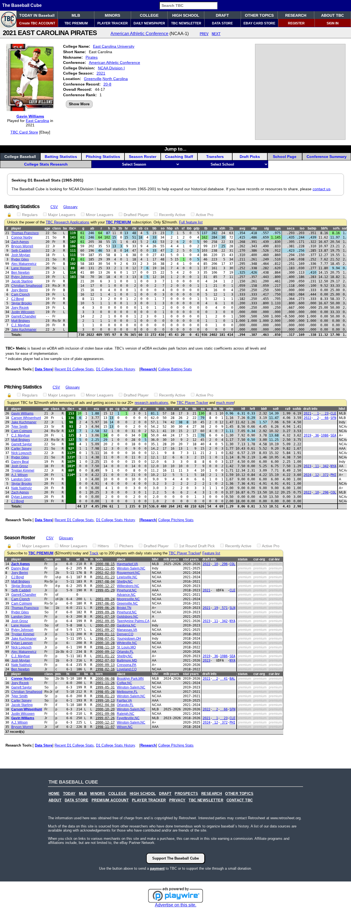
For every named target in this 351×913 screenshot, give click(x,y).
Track (93, 553)
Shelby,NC (125, 581)
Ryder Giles (20, 259)
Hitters (103, 546)
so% (336, 228)
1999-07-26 (105, 718)
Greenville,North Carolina (106, 78)
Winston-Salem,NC (131, 568)
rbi (134, 228)
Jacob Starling (22, 281)
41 (224, 679)
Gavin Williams (30, 116)
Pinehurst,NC (127, 590)
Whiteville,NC (127, 643)
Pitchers (126, 546)
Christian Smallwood (26, 286)
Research (148, 369)
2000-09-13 (105, 665)
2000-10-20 (105, 709)
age (47, 228)
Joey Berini (19, 290)
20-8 (107, 84)
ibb (189, 228)
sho (124, 409)
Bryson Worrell (22, 246)
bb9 (264, 409)
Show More (79, 104)
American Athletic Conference (139, 33)
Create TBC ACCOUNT (37, 23)
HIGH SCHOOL (185, 15)
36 (316, 435)
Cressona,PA (126, 665)
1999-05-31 (105, 687)
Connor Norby (21, 237)
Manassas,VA (127, 630)
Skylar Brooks (21, 303)
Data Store (43, 369)
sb (140, 228)
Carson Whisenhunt (26, 418)
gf (138, 409)
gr (131, 409)
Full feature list (191, 222)
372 (325, 475)
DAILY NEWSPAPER (149, 23)
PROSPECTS (186, 794)
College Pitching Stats (176, 520)
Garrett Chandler (23, 316)
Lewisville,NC (127, 577)
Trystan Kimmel (22, 470)
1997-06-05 (105, 603)
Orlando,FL (125, 652)
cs (146, 228)
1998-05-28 (105, 692)
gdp (196, 228)
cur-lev (274, 559)
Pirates (92, 57)
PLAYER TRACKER (112, 23)
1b (231, 228)
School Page (284, 156)
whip (229, 409)
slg (266, 228)
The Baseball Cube (22, 5)
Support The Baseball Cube (175, 858)
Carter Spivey (21, 448)
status (243, 559)
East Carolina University (113, 46)
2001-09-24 (105, 599)
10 (316, 492)
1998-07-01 (105, 638)
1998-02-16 (105, 669)
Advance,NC (126, 595)
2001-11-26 (105, 683)
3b (120, 228)
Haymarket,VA (127, 564)
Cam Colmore (21, 431)
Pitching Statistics (103, 156)
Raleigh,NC (125, 714)
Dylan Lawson (22, 497)
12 (316, 475)
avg (242, 228)
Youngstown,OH (129, 638)
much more (225, 403)
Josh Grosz (19, 466)
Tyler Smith (19, 427)
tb (205, 228)
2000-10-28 (105, 643)
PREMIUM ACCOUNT (110, 800)
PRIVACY (177, 800)
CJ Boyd (17, 299)
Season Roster (142, 156)
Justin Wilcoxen (23, 312)
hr (126, 228)
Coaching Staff (179, 156)
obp (254, 228)
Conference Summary (327, 156)
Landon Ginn (21, 479)
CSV (54, 207)
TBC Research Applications (67, 222)
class (56, 228)
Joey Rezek (20, 308)
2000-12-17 (105, 722)
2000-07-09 (105, 625)
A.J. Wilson (19, 475)
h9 (243, 409)
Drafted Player (136, 214)
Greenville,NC (127, 603)
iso (302, 228)
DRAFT (222, 15)
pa (215, 228)
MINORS (112, 15)
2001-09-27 (105, 630)
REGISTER (296, 23)
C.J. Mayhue (20, 325)
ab (92, 228)
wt (78, 559)
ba (65, 228)
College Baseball (20, 156)
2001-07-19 (105, 617)
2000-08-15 (105, 564)
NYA (333, 466)
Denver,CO (125, 634)
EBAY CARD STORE (259, 23)
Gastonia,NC (126, 625)
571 (224, 608)
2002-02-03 (105, 573)
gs (111, 409)
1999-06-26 (105, 608)
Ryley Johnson (22, 277)
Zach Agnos (20, 242)
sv (145, 409)
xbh (222, 228)
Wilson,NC (125, 727)
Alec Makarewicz (23, 264)
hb (221, 409)
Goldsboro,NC (127, 617)
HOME (54, 794)
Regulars (30, 214)
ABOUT (55, 800)
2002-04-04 (105, 705)
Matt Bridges (20, 321)
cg (117, 409)
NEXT (216, 34)
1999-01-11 (105, 634)
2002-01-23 (105, 577)
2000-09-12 (105, 652)
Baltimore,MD (127, 660)
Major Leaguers (61, 214)
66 (325, 418)
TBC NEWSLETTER (186, 23)
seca (291, 228)
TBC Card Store (24, 132)
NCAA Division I (111, 68)
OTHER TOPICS (259, 15)
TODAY (69, 794)
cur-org (259, 559)
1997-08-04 (105, 581)
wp (209, 409)
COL (333, 492)
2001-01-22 (105, 656)
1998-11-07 (105, 727)
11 (316, 466)
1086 (325, 435)
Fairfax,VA (124, 700)
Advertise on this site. (175, 905)
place (121, 559)
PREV (204, 34)
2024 (307, 475)
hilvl (342, 409)
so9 (276, 409)
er (180, 409)
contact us (321, 189)
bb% (324, 228)
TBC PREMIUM (76, 23)
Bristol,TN (124, 608)
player (16, 228)
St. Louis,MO (126, 647)
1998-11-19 (105, 647)
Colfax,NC (124, 683)
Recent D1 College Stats (74, 369)
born (99, 559)
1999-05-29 (105, 590)
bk (215, 409)
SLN (232, 608)
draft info (310, 409)
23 (325, 413)
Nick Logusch (21, 453)
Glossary (70, 207)
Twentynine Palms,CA (133, 621)
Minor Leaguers (99, 214)
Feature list (211, 553)
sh (177, 228)
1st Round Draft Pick (197, 546)
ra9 (287, 409)
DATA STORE (222, 23)
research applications (151, 403)
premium (244, 564)
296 (325, 492)
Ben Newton (20, 272)
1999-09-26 (105, 612)
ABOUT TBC (332, 15)
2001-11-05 (105, 568)
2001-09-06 (105, 714)
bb (154, 228)
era (96, 409)
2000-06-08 (105, 679)
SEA (333, 435)
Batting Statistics (61, 156)
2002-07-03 (105, 660)
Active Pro (204, 214)
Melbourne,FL (127, 692)
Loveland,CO (127, 669)
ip (157, 409)
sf (183, 228)
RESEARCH (295, 15)
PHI (333, 475)
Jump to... (175, 148)
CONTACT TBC (240, 800)
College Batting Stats (175, 369)
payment (157, 868)
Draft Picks (250, 156)
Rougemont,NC (128, 573)
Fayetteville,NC (128, 718)
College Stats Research (46, 164)
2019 (307, 435)
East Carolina (37, 120)
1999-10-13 (105, 700)
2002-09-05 (105, 621)
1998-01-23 (105, 696)
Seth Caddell (21, 251)
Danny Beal (20, 462)
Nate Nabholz (21, 488)
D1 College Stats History (115, 369)
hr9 (252, 409)
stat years (191, 559)
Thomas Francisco (25, 233)
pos (58, 559)
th (63, 409)
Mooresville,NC (128, 599)
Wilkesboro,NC (128, 586)
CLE (333, 413)
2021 (101, 73)
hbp (169, 228)
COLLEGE (149, 15)
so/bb (297, 409)
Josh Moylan (20, 255)
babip (312, 228)
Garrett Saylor (21, 444)
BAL (232, 679)
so (163, 228)
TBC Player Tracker (192, 403)
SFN (333, 418)
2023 (307, 466)
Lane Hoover (21, 268)
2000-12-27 (105, 586)
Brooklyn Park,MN (130, 679)
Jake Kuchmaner (23, 329)
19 (215, 608)
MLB (76, 15)
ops (278, 228)
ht (67, 559)
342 (325, 466)
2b (114, 228)
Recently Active (172, 214)
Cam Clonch (20, 294)
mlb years (171, 559)
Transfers (215, 156)
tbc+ (72, 228)
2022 (307, 418)
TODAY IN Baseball (37, 15)
